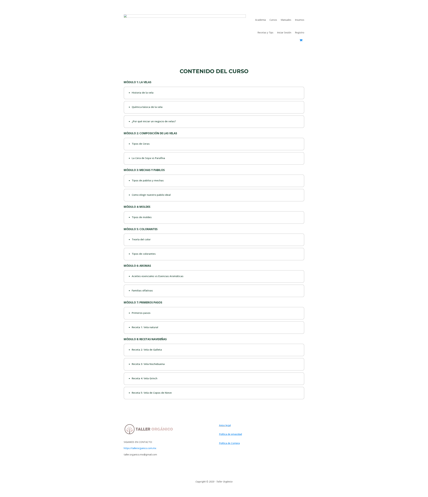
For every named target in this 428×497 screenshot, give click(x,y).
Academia (260, 19)
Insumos (299, 19)
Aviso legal (225, 425)
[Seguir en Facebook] (126, 466)
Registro (299, 32)
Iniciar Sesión (284, 32)
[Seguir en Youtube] (139, 466)
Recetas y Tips (265, 32)
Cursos (273, 19)
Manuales (286, 19)
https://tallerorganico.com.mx (140, 448)
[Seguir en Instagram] (133, 466)
